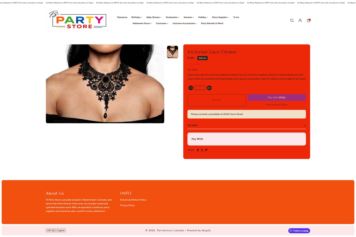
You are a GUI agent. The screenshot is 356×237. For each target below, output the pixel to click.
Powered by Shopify (199, 230)
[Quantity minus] (190, 88)
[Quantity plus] (209, 88)
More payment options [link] (276, 104)
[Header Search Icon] (292, 20)
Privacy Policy (127, 205)
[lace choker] (105, 83)
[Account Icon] (300, 20)
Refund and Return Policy (133, 199)
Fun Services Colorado (170, 230)
